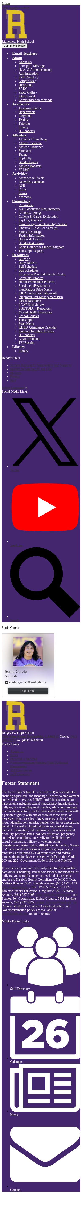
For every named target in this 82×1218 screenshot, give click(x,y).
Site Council (27, 96)
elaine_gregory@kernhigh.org (56, 902)
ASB (22, 185)
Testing (23, 119)
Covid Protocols (29, 339)
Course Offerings (30, 213)
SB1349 (24, 169)
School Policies (29, 316)
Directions (25, 85)
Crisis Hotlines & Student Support (41, 247)
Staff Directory (28, 77)
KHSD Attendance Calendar (38, 327)
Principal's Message (32, 66)
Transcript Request (31, 251)
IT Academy (27, 131)
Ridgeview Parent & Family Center (42, 274)
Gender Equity (28, 162)
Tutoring (24, 123)
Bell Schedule (28, 266)
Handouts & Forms (31, 243)
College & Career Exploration (38, 216)
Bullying (24, 259)
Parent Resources (30, 301)
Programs (25, 116)
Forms (23, 193)
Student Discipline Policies (36, 331)
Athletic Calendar (30, 143)
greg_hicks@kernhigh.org (53, 894)
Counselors (26, 205)
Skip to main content (15, 7)
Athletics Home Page (33, 139)
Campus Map (27, 81)
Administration (28, 73)
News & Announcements (35, 69)
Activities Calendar (31, 181)
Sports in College (30, 232)
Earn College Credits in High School (43, 224)
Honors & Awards (31, 239)
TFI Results (26, 342)
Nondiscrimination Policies (36, 282)
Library (23, 127)
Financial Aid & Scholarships (38, 228)
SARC (23, 88)
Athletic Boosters (30, 166)
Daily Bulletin (28, 263)
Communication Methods (35, 100)
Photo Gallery (28, 92)
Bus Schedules (28, 270)
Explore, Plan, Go (30, 220)
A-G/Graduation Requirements (39, 209)
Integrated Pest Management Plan (41, 297)
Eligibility (25, 158)
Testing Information (32, 235)
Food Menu (26, 323)
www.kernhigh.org (14, 913)
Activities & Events (31, 178)
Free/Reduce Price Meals (35, 289)
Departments (27, 112)
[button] (17, 58)
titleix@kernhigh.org (15, 887)
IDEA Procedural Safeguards (38, 293)
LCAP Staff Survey (32, 304)
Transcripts (26, 320)
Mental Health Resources (35, 312)
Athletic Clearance (31, 147)
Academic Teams (30, 108)
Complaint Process (31, 278)
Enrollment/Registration (34, 285)
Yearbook (25, 197)
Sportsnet (25, 150)
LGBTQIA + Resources (35, 308)
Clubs (22, 189)
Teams (23, 154)
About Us (25, 62)
